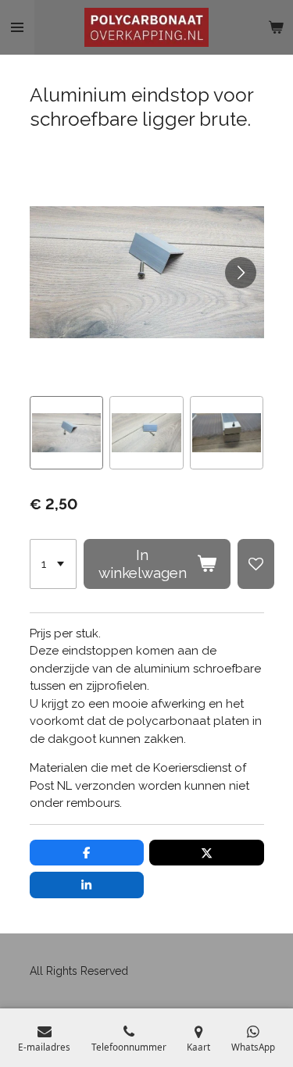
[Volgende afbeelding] (240, 272)
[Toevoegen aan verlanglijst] (256, 564)
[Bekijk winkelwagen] (276, 27)
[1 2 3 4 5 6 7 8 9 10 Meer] (53, 564)
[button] (67, 433)
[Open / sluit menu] (17, 27)
